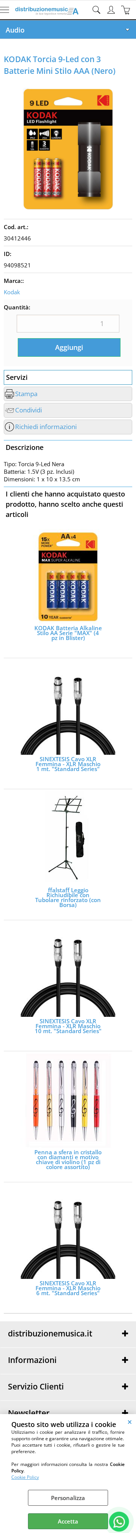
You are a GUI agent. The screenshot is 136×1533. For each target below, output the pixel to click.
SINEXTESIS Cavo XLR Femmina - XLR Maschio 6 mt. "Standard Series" (68, 1288)
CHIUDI (129, 1421)
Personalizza (68, 1498)
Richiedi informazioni (46, 426)
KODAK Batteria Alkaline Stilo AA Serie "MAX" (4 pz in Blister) (68, 633)
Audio (15, 29)
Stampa (26, 393)
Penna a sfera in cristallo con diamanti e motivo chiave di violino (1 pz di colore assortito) (68, 1159)
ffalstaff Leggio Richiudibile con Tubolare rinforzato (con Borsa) (68, 897)
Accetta (68, 1521)
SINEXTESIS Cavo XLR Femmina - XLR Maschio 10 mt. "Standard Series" (68, 1026)
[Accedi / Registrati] (112, 10)
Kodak (12, 292)
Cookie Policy (25, 1477)
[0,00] (126, 10)
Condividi (28, 410)
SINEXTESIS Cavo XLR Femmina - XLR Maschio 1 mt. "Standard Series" (68, 764)
